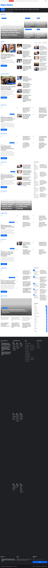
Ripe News (15, 566)
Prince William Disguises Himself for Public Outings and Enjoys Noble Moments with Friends (43, 145)
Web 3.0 (35, 331)
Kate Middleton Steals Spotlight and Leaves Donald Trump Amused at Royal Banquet (43, 182)
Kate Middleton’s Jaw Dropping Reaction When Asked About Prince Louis (27, 278)
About (46, 566)
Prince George (32, 348)
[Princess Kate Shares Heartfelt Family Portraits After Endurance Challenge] (36, 64)
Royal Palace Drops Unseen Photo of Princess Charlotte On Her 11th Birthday (27, 272)
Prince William (28, 18)
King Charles (4, 18)
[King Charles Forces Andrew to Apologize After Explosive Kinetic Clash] (33, 114)
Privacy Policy (38, 566)
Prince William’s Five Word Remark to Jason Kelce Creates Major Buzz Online (27, 138)
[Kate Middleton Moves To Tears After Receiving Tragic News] (14, 487)
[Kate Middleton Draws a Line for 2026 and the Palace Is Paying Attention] (36, 195)
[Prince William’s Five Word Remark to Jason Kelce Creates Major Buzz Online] (17, 136)
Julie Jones (2, 85)
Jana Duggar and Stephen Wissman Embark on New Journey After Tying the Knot (8, 204)
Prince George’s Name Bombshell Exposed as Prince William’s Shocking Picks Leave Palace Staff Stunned (27, 290)
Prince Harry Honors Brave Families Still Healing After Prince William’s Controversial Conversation (26, 245)
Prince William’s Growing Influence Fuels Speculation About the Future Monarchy (26, 145)
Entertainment (30, 9)
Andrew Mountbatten (28, 343)
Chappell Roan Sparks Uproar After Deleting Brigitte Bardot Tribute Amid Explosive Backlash (27, 68)
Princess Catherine (28, 29)
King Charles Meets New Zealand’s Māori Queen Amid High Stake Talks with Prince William (27, 116)
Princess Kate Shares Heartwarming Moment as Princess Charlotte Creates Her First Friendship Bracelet (41, 22)
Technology (16, 9)
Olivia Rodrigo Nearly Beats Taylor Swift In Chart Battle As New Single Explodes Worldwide (8, 56)
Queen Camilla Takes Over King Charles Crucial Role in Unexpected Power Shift (5, 325)
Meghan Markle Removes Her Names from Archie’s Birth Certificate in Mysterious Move (43, 285)
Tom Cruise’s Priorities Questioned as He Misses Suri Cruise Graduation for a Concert (43, 291)
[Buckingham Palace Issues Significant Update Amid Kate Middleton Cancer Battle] (18, 448)
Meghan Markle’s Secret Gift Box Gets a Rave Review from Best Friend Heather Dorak (27, 224)
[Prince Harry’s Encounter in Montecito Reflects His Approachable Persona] (33, 249)
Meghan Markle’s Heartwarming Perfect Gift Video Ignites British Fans (26, 217)
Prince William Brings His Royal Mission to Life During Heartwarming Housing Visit (43, 138)
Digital (23, 9)
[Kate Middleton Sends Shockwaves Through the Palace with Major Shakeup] (36, 273)
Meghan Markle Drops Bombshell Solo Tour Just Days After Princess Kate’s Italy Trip (43, 218)
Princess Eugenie (27, 356)
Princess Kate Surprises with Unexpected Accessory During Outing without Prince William (27, 79)
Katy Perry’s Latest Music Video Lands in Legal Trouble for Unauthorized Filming (24, 204)
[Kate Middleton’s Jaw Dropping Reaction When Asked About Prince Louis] (17, 276)
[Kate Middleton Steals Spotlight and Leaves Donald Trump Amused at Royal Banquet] (36, 183)
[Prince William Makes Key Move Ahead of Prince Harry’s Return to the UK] (36, 69)
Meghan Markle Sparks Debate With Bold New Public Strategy (8, 227)
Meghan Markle (27, 346)
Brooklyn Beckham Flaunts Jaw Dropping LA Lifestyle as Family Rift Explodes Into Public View (27, 46)
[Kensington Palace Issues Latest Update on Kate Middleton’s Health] (14, 448)
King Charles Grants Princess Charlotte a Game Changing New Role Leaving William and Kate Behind (27, 283)
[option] (24, 28)
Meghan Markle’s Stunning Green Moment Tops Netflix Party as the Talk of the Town (43, 224)
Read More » (4, 65)
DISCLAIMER (43, 566)
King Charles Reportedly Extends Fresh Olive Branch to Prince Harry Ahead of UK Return (11, 31)
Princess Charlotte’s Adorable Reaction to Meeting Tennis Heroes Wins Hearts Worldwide (8, 282)
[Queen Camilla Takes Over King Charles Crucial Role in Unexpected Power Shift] (5, 319)
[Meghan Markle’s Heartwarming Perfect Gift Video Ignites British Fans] (17, 215)
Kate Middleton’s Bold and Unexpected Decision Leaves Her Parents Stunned (27, 91)
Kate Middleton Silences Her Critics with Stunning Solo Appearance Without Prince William (43, 174)
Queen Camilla (27, 359)
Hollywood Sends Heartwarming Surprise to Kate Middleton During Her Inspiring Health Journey (27, 85)
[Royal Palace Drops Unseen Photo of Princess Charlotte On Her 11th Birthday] (17, 270)
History (35, 319)
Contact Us (34, 566)
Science (35, 325)
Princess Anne (27, 351)
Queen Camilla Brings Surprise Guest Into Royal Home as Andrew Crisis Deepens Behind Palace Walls (26, 325)
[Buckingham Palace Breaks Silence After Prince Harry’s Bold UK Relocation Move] (33, 242)
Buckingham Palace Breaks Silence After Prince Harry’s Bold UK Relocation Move (43, 244)
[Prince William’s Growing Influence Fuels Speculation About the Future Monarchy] (17, 142)
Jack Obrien (3, 53)
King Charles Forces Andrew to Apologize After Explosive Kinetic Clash (43, 116)
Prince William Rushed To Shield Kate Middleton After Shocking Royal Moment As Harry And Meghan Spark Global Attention (27, 98)
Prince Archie (27, 348)
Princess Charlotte (27, 354)
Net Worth (37, 9)
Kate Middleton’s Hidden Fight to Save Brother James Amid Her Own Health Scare (43, 166)
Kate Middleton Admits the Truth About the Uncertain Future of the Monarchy (43, 189)
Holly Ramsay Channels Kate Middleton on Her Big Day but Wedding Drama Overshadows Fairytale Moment (27, 61)
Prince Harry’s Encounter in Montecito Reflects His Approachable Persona (42, 252)
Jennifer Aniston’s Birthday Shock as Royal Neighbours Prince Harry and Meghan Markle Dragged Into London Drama (27, 54)
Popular (40, 42)
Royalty (9, 9)
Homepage (2, 9)
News (6, 9)
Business (12, 9)
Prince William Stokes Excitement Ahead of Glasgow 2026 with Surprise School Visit (29, 23)
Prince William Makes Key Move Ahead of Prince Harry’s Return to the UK (41, 34)
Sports (34, 9)
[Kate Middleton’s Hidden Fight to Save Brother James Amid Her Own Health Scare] (36, 167)
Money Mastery (36, 316)
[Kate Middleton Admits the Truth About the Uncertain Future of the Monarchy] (36, 190)
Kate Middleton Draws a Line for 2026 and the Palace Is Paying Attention (43, 195)
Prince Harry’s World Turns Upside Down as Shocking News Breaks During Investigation (7, 254)
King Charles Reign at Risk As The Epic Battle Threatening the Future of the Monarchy (27, 110)
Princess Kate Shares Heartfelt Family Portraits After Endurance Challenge (29, 34)
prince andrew (32, 346)
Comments (44, 42)
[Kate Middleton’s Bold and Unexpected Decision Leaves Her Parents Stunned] (19, 91)
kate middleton (27, 345)
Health (26, 9)
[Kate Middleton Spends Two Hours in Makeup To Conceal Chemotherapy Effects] (18, 519)
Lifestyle (20, 9)
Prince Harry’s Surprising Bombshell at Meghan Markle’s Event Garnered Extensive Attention (27, 252)
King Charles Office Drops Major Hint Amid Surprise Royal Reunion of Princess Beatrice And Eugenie (43, 110)
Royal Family (32, 359)
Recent (36, 42)
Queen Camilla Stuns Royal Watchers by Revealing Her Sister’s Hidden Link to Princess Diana (15, 325)
